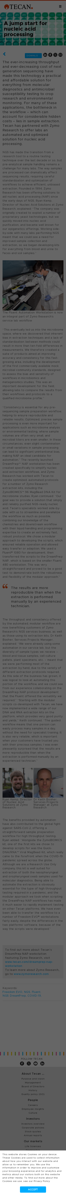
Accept (33, 1189)
